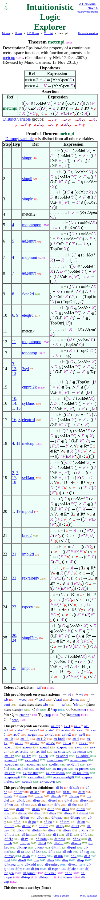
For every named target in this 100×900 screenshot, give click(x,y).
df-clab (56, 796)
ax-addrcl (83, 756)
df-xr (20, 852)
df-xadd (30, 864)
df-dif (20, 809)
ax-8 (82, 734)
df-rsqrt (53, 869)
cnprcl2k (29, 387)
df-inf (55, 847)
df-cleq (74, 796)
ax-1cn (9, 756)
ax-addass (12, 764)
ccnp (15, 720)
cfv (76, 705)
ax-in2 (66, 730)
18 (14, 482)
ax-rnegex (60, 769)
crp (55, 710)
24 (14, 640)
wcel (42, 699)
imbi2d (28, 554)
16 (14, 419)
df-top (25, 877)
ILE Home (33, 33)
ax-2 (77, 726)
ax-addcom (55, 760)
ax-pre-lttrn (81, 773)
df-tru (51, 792)
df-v (57, 805)
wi (69, 694)
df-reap (10, 856)
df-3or (18, 792)
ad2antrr (29, 241)
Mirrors (6, 33)
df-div (42, 856)
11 (14, 341)
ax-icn (43, 756)
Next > (92, 8)
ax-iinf (41, 752)
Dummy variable (19, 138)
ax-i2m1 (73, 764)
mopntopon (31, 225)
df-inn (58, 856)
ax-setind (22, 752)
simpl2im (30, 638)
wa (81, 694)
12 (14, 368)
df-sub (67, 852)
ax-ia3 (34, 730)
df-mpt (75, 817)
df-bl (68, 873)
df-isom (41, 839)
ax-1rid (22, 769)
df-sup (39, 847)
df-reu (9, 805)
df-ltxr (36, 852)
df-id (17, 822)
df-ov (77, 839)
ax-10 (9, 739)
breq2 (27, 535)
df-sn (38, 813)
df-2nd (58, 843)
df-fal (67, 792)
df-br (40, 817)
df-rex (84, 800)
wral (59, 699)
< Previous (87, 4)
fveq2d (28, 294)
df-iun (24, 817)
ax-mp (55, 726)
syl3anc (28, 403)
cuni (7, 705)
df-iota (9, 834)
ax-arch (27, 781)
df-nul (81, 809)
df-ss (65, 809)
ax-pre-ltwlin (55, 773)
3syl (25, 368)
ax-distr (54, 764)
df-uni (83, 813)
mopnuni (29, 257)
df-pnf (71, 847)
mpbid (27, 511)
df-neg (84, 852)
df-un (36, 809)
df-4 (7, 860)
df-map (22, 847)
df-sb (8, 796)
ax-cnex (59, 752)
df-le (52, 852)
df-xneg (10, 864)
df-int (9, 817)
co (21, 710)
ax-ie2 (66, 734)
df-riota (59, 839)
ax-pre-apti (12, 777)
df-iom (43, 826)
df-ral (68, 800)
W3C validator (88, 895)
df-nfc (21, 800)
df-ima (83, 830)
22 (14, 578)
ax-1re (26, 756)
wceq (23, 699)
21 (14, 554)
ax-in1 (50, 730)
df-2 (74, 856)
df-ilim (9, 826)
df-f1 (69, 834)
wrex (75, 699)
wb (6, 699)
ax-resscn (79, 752)
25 (14, 668)
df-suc (26, 826)
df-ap (26, 856)
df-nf (81, 792)
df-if (8, 813)
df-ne (37, 800)
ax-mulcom (78, 760)
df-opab (57, 817)
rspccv (27, 607)
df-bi (59, 788)
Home (18, 33)
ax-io (81, 730)
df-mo (39, 796)
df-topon (45, 877)
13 (14, 373)
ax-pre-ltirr (30, 773)
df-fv (24, 839)
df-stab (74, 788)
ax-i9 (19, 743)
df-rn (51, 830)
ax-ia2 (19, 730)
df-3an (34, 792)
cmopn (24, 715)
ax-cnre (10, 773)
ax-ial (34, 743)
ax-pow (62, 747)
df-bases (66, 877)
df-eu (23, 796)
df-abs (71, 869)
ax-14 (67, 743)
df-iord (65, 822)
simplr (27, 199)
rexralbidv (30, 578)
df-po (32, 822)
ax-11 (25, 739)
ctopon (75, 715)
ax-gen (32, 734)
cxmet (81, 710)
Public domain (60, 895)
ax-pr (78, 747)
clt (37, 710)
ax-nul (44, 747)
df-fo (84, 834)
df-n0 (22, 860)
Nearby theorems (87, 11)
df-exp (73, 864)
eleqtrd (28, 315)
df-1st (42, 843)
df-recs (76, 843)
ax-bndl (59, 739)
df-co (20, 830)
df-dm (36, 830)
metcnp (9, 57)
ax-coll (10, 747)
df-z (36, 860)
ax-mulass (33, 764)
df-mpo (25, 843)
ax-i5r (50, 743)
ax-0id (40, 769)
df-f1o (9, 839)
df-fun (26, 834)
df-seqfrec (52, 864)
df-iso (48, 822)
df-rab (42, 805)
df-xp (60, 826)
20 (14, 635)
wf (63, 705)
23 (14, 607)
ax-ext (83, 743)
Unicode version (88, 33)
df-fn (41, 834)
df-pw (22, 813)
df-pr (52, 813)
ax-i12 (41, 739)
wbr (45, 705)
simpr (26, 158)
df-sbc (72, 805)
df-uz (50, 860)
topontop (29, 353)
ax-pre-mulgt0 (63, 777)
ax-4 (76, 739)
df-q (65, 860)
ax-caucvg (47, 781)
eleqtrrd (28, 419)
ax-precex (82, 769)
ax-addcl (62, 756)
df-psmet (29, 873)
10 (14, 398)
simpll (27, 178)
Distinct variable (17, 119)
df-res (67, 830)
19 (18, 511)
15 (18, 408)
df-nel (52, 800)
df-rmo (25, 805)
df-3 (87, 856)
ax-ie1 (49, 734)
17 (14, 477)
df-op (68, 813)
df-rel (75, 826)
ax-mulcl (11, 760)
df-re (18, 869)
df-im (35, 869)
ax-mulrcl (32, 760)
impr (26, 668)
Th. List (48, 33)
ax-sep (27, 747)
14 (14, 403)
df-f (55, 834)
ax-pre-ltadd (37, 777)
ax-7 (16, 734)
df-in (50, 809)
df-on (81, 822)
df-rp (80, 860)
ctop (48, 715)
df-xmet (50, 873)
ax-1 (67, 726)
